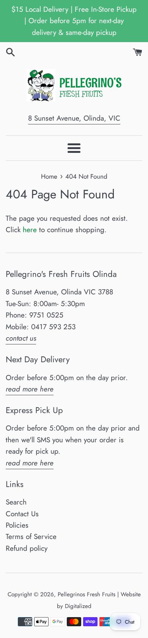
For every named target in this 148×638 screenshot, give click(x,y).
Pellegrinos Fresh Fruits (86, 594)
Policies (17, 525)
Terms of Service (31, 536)
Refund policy (26, 548)
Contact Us (22, 514)
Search (16, 502)
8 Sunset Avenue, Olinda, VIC (74, 118)
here (30, 230)
